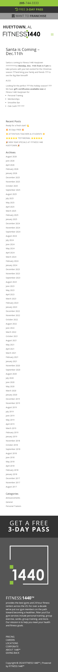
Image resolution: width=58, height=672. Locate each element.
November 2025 (13, 181)
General (9, 502)
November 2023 (13, 273)
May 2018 (10, 461)
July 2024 (10, 240)
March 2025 (11, 211)
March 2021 (11, 353)
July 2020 (10, 378)
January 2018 (11, 474)
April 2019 (10, 424)
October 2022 (12, 319)
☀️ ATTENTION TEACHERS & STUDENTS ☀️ (25, 134)
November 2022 (13, 315)
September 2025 (13, 190)
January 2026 (11, 173)
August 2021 (11, 340)
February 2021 (12, 357)
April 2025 (10, 206)
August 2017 (11, 486)
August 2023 (11, 282)
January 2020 (11, 394)
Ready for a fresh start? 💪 (17, 125)
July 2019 (10, 411)
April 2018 (10, 466)
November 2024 (13, 227)
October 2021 (12, 336)
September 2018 (13, 449)
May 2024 (10, 248)
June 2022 (10, 328)
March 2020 (11, 390)
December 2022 (13, 311)
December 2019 (13, 399)
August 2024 (11, 236)
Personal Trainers (13, 506)
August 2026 (11, 156)
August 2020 (11, 374)
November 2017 (13, 482)
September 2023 (13, 277)
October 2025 (12, 186)
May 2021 (10, 344)
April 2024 (10, 252)
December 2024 (13, 223)
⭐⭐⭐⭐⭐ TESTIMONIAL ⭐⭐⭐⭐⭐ (24, 138)
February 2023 (12, 303)
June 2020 (10, 382)
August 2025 (11, 194)
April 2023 (10, 294)
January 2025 (11, 219)
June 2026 (10, 160)
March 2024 (11, 257)
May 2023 (10, 290)
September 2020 (13, 369)
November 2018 (13, 440)
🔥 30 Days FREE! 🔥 (15, 129)
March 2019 (11, 428)
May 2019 (10, 420)
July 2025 (10, 198)
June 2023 (10, 286)
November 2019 (13, 403)
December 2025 (13, 177)
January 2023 (11, 307)
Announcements (13, 498)
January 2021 (11, 361)
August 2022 (11, 323)
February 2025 (12, 215)
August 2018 (11, 453)
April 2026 (10, 165)
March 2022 (11, 332)
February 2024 (12, 261)
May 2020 (10, 386)
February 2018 (12, 470)
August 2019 (11, 407)
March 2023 (11, 298)
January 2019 (11, 436)
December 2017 (13, 478)
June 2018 (10, 457)
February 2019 (12, 432)
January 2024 (11, 265)
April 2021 (10, 349)
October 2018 (12, 445)
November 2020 (13, 365)
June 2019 (10, 415)
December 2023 (13, 269)
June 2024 (10, 244)
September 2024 (13, 231)
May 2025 (10, 202)
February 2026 (12, 169)
